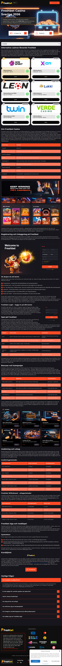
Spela (15, 76)
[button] (59, 651)
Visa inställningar (55, 661)
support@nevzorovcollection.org (39, 562)
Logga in (54, 2)
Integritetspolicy (45, 663)
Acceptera (35, 661)
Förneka (45, 661)
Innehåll (4, 44)
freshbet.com (20, 154)
